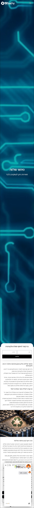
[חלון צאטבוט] (17, 484)
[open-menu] (30, 3)
